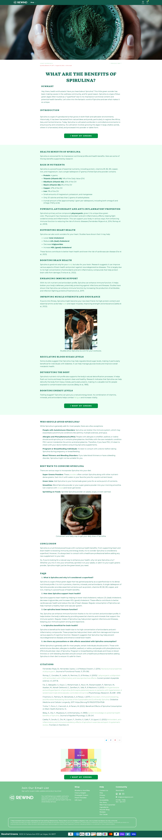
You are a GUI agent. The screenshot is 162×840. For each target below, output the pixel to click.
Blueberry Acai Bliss (82, 790)
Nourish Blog (104, 809)
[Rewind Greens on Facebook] (117, 794)
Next (119, 63)
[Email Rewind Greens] (123, 794)
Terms (102, 797)
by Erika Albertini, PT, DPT (47, 65)
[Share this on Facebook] (111, 740)
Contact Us (104, 790)
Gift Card (78, 800)
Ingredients (104, 807)
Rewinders (120, 790)
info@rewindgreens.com (125, 797)
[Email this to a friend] (119, 740)
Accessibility (104, 800)
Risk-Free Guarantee (107, 805)
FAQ (101, 793)
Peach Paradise (80, 797)
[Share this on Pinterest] (115, 740)
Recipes (102, 812)
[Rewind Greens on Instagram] (120, 794)
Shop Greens (33, 2)
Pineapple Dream (81, 795)
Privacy (102, 795)
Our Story (103, 802)
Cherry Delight (80, 793)
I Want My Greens (81, 136)
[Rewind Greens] (20, 2)
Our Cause (103, 814)
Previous (113, 63)
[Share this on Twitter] (106, 740)
